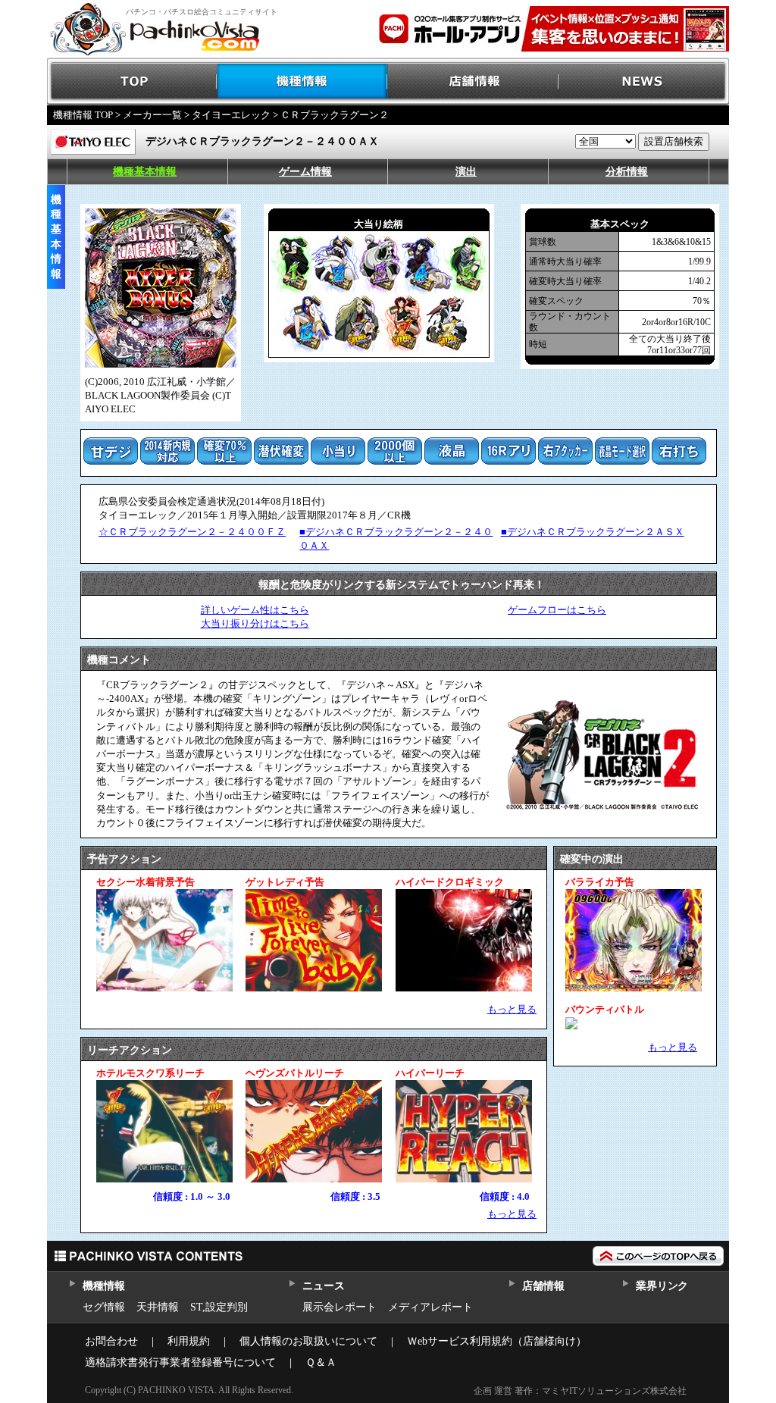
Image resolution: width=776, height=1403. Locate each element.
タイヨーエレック (231, 115)
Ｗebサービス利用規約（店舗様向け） (497, 1341)
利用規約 (188, 1341)
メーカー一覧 (152, 115)
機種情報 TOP (83, 115)
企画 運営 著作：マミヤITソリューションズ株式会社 (580, 1391)
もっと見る (512, 1009)
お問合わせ (111, 1341)
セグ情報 (104, 1307)
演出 (466, 171)
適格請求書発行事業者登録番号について (180, 1362)
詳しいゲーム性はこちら (255, 609)
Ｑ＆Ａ (320, 1362)
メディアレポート (430, 1307)
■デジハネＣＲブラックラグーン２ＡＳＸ (592, 531)
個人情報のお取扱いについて (308, 1341)
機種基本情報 (145, 171)
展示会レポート (339, 1307)
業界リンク (662, 1286)
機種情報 (302, 81)
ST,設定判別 (219, 1307)
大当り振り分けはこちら (255, 623)
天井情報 (157, 1307)
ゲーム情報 (305, 171)
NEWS (644, 81)
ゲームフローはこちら (557, 609)
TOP (132, 81)
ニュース (323, 1286)
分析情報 (626, 171)
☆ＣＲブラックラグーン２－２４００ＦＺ (192, 531)
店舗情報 (473, 81)
